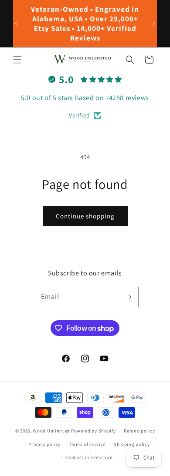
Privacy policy (44, 444)
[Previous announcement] (16, 23)
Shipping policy (132, 444)
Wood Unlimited (51, 431)
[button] (17, 59)
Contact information (88, 457)
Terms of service (87, 444)
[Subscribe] (128, 297)
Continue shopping (85, 216)
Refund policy (139, 431)
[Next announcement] (153, 23)
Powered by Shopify (93, 431)
